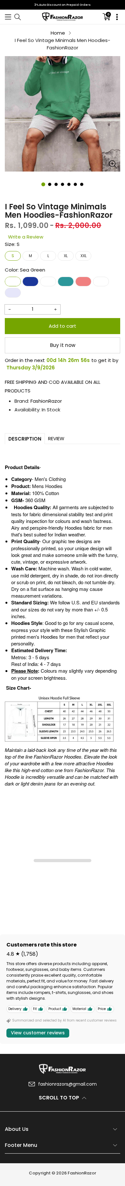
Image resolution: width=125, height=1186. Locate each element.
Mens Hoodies (47, 486)
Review (56, 438)
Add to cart (62, 326)
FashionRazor (46, 401)
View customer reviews (38, 1033)
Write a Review (25, 236)
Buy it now (62, 345)
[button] (8, 16)
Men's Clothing (50, 478)
